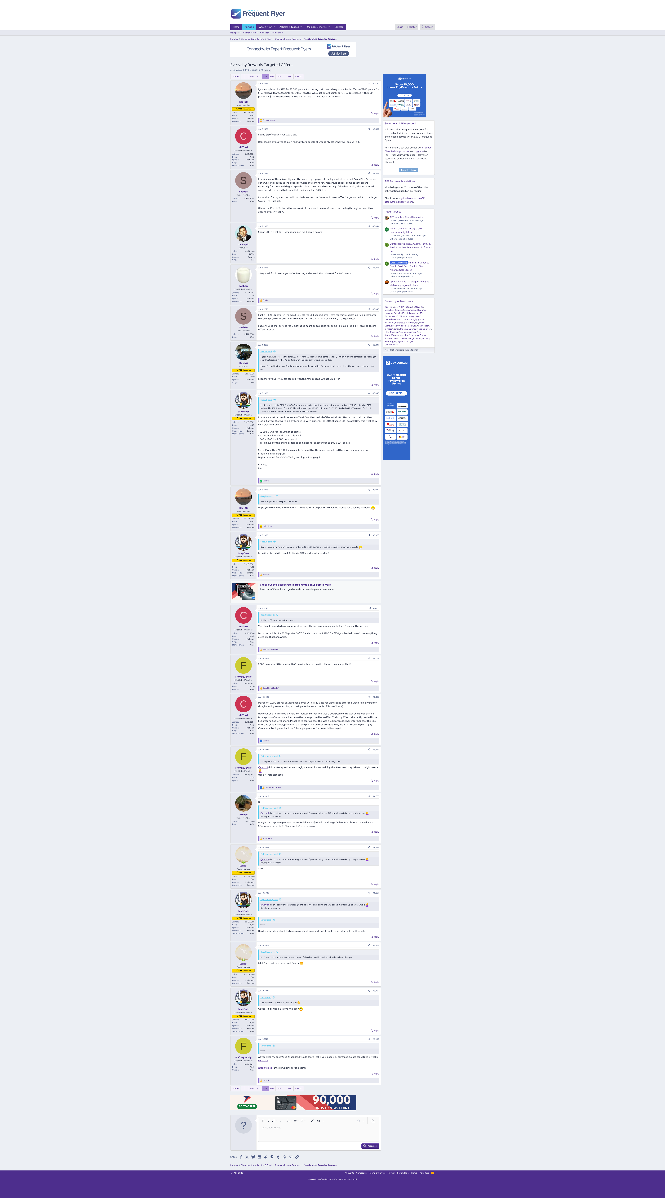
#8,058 (376, 945)
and (271, 649)
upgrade (419, 151)
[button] (274, 27)
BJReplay (389, 341)
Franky (423, 335)
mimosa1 (389, 329)
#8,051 (376, 608)
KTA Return (406, 307)
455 (289, 76)
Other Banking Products (401, 239)
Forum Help (403, 1173)
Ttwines (403, 338)
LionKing (389, 313)
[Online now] (243, 862)
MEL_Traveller (391, 332)
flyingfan (421, 310)
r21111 (399, 316)
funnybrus (414, 335)
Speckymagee (409, 310)
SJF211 (400, 319)
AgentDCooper (392, 335)
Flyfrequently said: (269, 756)
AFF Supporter (245, 108)
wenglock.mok (415, 338)
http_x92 (410, 341)
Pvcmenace (390, 316)
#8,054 (376, 749)
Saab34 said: (266, 351)
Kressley (404, 335)
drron (396, 329)
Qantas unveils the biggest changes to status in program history (411, 283)
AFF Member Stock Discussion (406, 217)
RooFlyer (389, 307)
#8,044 (376, 226)
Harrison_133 (412, 323)
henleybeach (423, 326)
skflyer (413, 326)
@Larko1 (263, 767)
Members (276, 33)
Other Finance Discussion (402, 224)
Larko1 (418, 316)
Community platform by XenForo (332, 1179)
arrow (428, 329)
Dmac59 (404, 329)
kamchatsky (408, 316)
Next (297, 76)
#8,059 (376, 990)
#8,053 (376, 697)
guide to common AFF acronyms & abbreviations (405, 200)
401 (252, 76)
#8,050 (376, 535)
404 (272, 76)
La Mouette (417, 307)
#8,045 (376, 267)
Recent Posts (393, 211)
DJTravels (389, 326)
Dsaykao (398, 310)
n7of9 (397, 307)
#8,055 (376, 796)
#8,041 (376, 83)
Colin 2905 (399, 313)
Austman (403, 332)
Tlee (419, 332)
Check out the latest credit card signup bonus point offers (295, 585)
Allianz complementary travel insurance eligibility (406, 230)
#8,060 (376, 1039)
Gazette (338, 27)
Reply (376, 113)
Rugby (414, 319)
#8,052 (376, 658)
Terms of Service (377, 1173)
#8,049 (376, 489)
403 (265, 76)
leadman (405, 326)
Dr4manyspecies (417, 329)
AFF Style (238, 1173)
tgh (406, 313)
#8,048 (376, 393)
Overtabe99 (390, 319)
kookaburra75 (415, 313)
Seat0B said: (266, 400)
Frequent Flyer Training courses (409, 149)
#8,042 (376, 129)
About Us (349, 1173)
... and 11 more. (391, 345)
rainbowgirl (238, 70)
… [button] (246, 76)
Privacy (391, 1173)
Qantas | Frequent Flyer (401, 257)
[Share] (369, 84)
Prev (236, 76)
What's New (265, 27)
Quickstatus (399, 323)
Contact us (361, 1173)
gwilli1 (421, 319)
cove (421, 323)
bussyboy (389, 310)
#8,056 (376, 847)
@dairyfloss (265, 1068)
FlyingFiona (399, 341)
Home (236, 27)
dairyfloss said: (267, 496)
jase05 (407, 319)
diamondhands (392, 338)
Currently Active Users (399, 301)
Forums (249, 27)
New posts (235, 33)
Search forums (250, 33)
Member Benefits (317, 27)
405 (279, 76)
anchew (412, 332)
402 (258, 76)
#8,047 (376, 345)
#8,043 (376, 173)
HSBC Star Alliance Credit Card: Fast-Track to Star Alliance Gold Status (409, 266)
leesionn (389, 323)
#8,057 (376, 893)
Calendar (264, 33)
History (425, 338)
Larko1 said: (265, 920)
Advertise (424, 1173)
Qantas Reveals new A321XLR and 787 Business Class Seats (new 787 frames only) (411, 247)
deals (267, 70)
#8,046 (376, 309)
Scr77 (397, 326)
